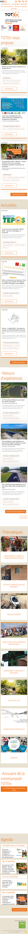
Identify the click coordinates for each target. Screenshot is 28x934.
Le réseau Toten (6, 4)
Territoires (5, 247)
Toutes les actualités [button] (18, 362)
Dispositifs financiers (21, 6)
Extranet (14, 8)
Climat (4, 129)
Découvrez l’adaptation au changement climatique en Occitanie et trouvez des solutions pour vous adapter (8, 854)
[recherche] (23, 1)
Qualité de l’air (7, 78)
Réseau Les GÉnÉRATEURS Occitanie (10, 348)
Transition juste (6, 180)
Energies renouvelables (20, 245)
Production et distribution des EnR (11, 293)
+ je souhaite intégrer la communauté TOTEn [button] (14, 789)
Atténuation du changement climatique (16, 177)
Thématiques (16, 4)
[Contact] (16, 1)
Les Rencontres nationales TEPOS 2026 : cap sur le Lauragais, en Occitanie (13, 230)
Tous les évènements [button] (19, 910)
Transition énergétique (7, 245)
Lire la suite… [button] (9, 89)
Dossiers (24, 4)
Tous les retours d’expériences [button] (15, 511)
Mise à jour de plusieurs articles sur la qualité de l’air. (14, 67)
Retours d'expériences (7, 6)
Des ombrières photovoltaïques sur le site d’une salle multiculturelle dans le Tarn (14, 486)
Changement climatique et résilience (12, 126)
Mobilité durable (7, 174)
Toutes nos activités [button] (19, 194)
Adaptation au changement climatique (11, 83)
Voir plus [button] (23, 517)
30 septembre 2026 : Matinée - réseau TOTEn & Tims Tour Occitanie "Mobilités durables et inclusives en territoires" (14, 165)
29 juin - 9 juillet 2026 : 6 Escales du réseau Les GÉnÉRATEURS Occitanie (14, 330)
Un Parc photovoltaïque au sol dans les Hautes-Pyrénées (13, 401)
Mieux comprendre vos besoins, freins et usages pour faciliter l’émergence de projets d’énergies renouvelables (14, 281)
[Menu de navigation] (26, 1)
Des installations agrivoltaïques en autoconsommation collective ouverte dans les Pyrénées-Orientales (14, 443)
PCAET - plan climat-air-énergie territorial (11, 80)
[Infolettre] (19, 1)
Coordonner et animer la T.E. (10, 242)
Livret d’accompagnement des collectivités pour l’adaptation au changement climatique (12, 118)
